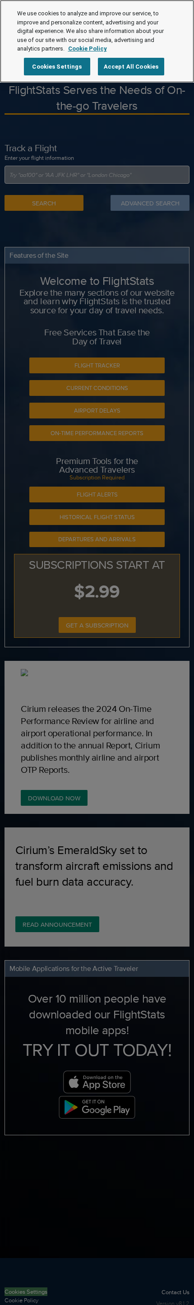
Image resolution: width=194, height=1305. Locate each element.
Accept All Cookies (131, 66)
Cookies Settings (57, 66)
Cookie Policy (87, 48)
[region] (97, 41)
